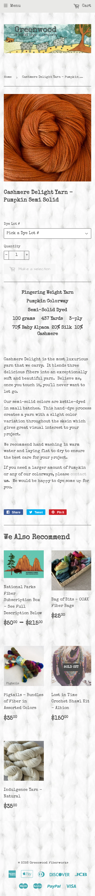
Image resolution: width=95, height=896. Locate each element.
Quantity (12, 246)
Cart (86, 6)
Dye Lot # (12, 224)
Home (8, 77)
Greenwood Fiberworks (49, 863)
